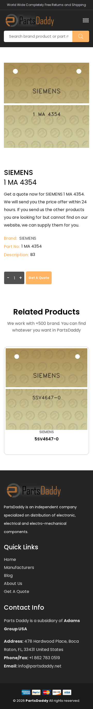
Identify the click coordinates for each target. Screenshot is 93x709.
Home (10, 559)
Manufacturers (19, 567)
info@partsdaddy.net (39, 666)
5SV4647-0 (47, 439)
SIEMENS (27, 238)
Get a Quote (38, 278)
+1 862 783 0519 (44, 658)
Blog (8, 575)
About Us (13, 583)
